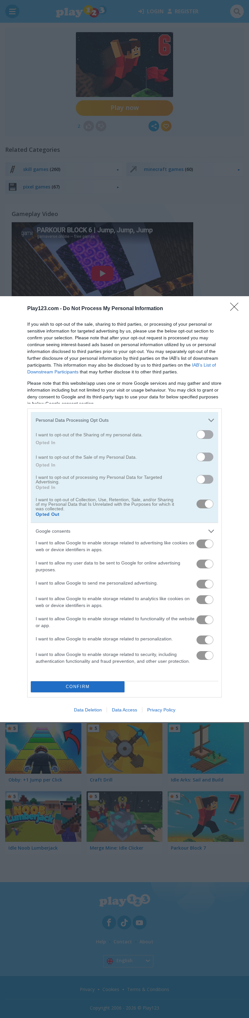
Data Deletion (88, 709)
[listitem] (124, 420)
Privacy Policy (161, 709)
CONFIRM (78, 686)
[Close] (236, 309)
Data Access (124, 709)
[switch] (204, 434)
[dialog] (124, 509)
